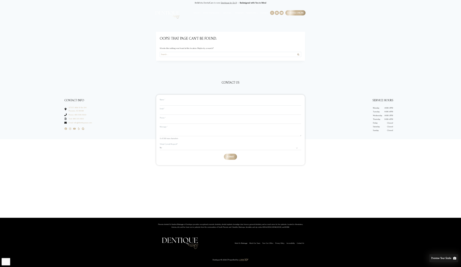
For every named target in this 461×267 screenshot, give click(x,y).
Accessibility (290, 243)
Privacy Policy (279, 243)
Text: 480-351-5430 (76, 119)
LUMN (242, 260)
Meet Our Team (254, 243)
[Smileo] (443, 258)
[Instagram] (272, 13)
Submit (230, 157)
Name (162, 100)
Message (164, 127)
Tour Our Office (267, 243)
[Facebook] (277, 13)
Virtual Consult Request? (168, 144)
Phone (163, 118)
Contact (264, 13)
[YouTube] (281, 13)
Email (162, 109)
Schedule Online (295, 13)
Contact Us (300, 243)
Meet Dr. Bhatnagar (241, 243)
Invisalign (239, 13)
